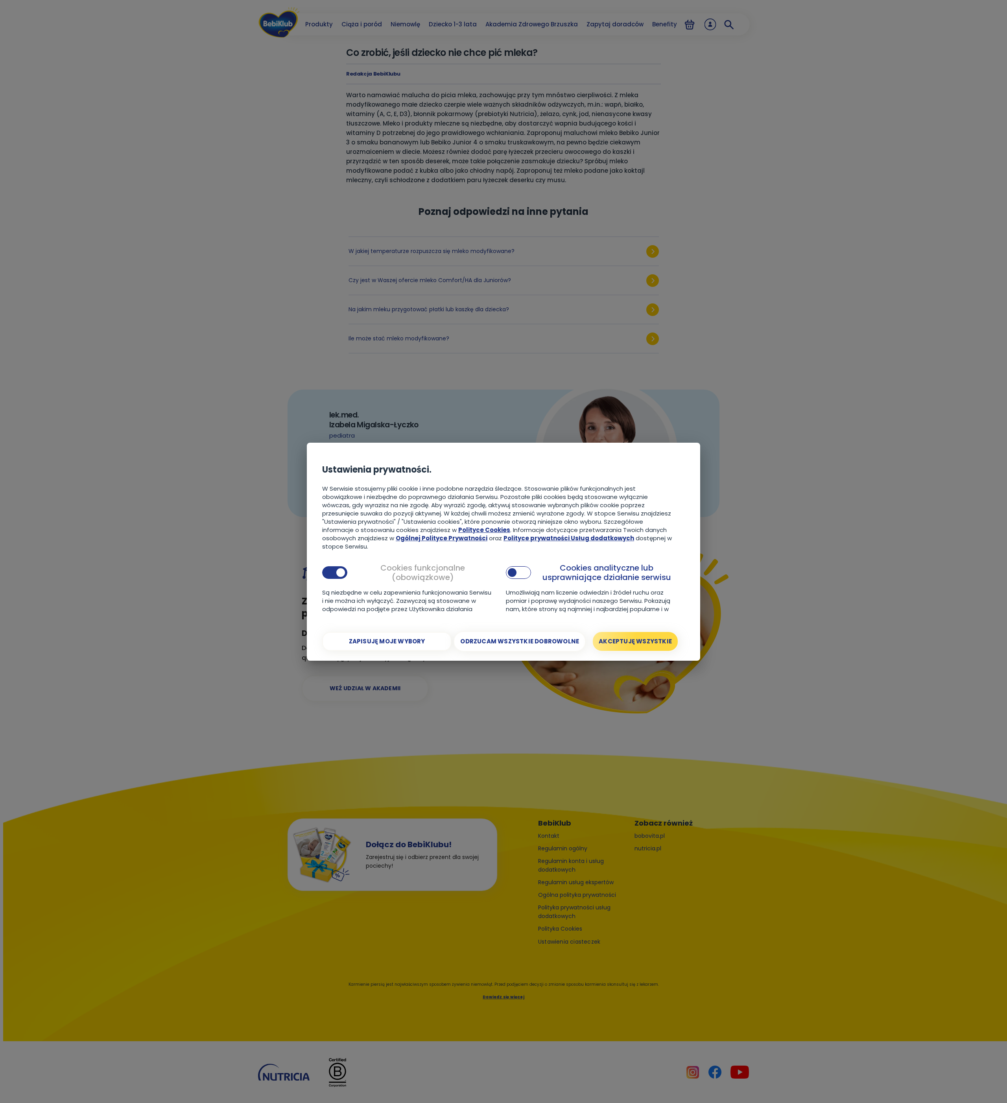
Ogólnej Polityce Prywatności (441, 538)
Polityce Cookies (484, 530)
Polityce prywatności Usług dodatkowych (569, 538)
